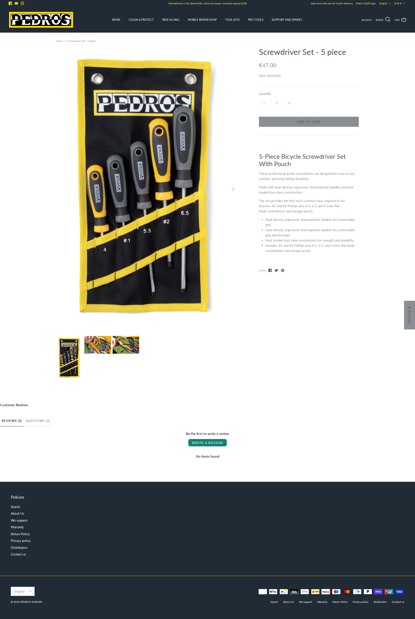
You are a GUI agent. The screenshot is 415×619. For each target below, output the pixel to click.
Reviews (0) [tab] (12, 421)
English (383, 3)
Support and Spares (287, 19)
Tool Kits (232, 19)
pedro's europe (31, 601)
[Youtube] (16, 3)
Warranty (17, 527)
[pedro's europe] (41, 19)
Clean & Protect (141, 19)
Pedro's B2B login (366, 3)
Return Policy (20, 534)
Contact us (18, 554)
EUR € (398, 3)
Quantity (265, 93)
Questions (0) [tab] (38, 421)
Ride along (170, 19)
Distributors (19, 547)
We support (19, 520)
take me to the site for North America (332, 3)
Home (59, 40)
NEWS (116, 19)
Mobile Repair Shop (202, 19)
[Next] (233, 189)
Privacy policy (21, 541)
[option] (147, 189)
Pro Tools (255, 19)
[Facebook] (10, 3)
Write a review (207, 443)
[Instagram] (22, 3)
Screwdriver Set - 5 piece (81, 40)
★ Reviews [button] (409, 315)
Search (15, 507)
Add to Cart (309, 122)
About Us (17, 513)
